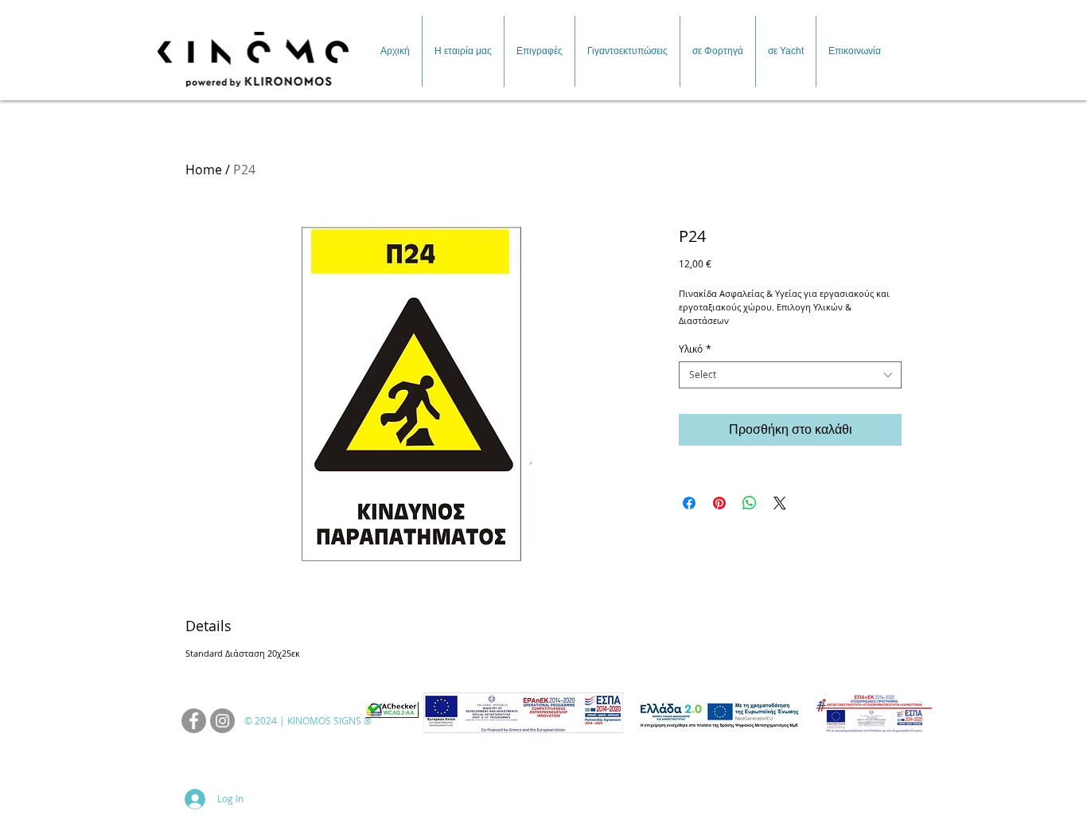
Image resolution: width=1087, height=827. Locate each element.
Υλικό (695, 349)
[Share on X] (779, 503)
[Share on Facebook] (689, 503)
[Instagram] (222, 720)
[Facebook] (193, 720)
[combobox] (790, 374)
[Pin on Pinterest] (719, 503)
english (898, 11)
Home (203, 169)
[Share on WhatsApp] (749, 503)
